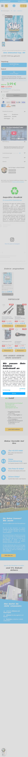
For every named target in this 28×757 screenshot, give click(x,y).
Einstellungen (22, 389)
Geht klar (14, 393)
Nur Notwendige (6, 390)
